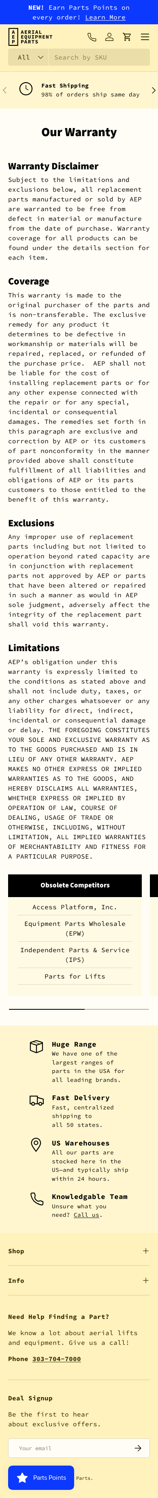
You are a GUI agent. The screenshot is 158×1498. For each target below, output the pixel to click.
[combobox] (79, 57)
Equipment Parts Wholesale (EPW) (75, 928)
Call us (86, 1214)
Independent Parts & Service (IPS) (75, 955)
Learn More (105, 17)
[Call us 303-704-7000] (91, 37)
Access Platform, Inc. (74, 907)
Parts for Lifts (75, 976)
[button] (127, 37)
